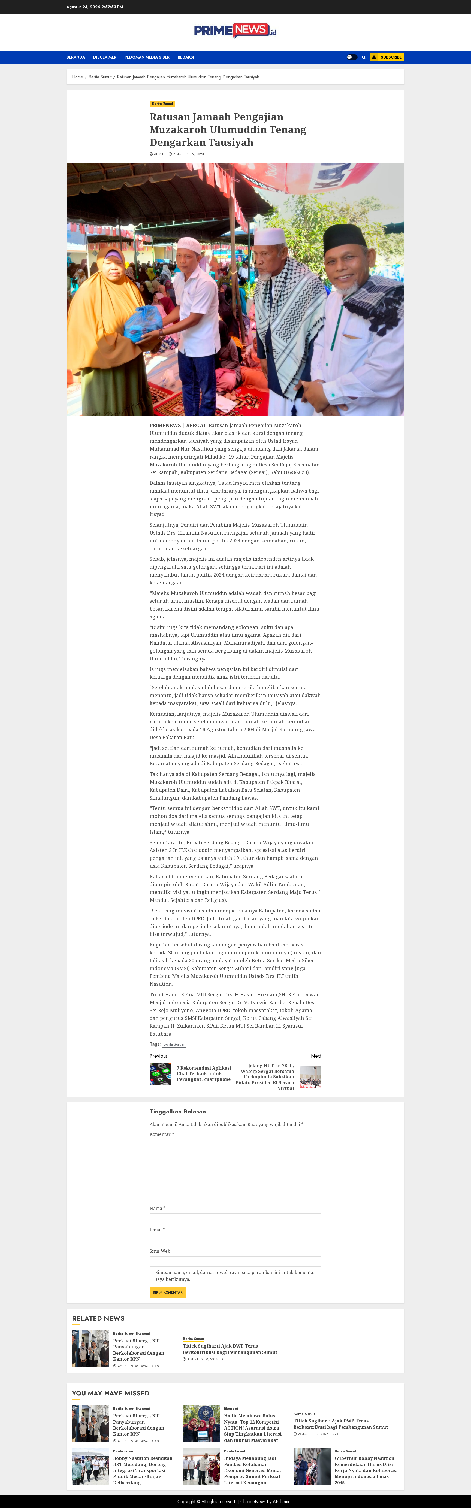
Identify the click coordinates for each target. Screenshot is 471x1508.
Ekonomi (143, 1333)
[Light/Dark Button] (352, 57)
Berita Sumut (162, 103)
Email (157, 1230)
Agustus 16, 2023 (188, 154)
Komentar (162, 1134)
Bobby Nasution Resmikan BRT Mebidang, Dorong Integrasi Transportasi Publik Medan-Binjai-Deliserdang (143, 1470)
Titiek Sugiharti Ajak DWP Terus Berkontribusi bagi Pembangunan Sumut (230, 1349)
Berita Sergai (174, 1044)
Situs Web (160, 1251)
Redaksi (186, 57)
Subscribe (391, 57)
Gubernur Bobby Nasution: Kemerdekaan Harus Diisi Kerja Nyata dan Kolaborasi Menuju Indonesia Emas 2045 (366, 1470)
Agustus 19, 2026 (202, 1359)
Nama (157, 1208)
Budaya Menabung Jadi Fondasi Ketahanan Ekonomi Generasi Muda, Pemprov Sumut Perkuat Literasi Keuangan (252, 1470)
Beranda (76, 57)
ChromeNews (253, 1501)
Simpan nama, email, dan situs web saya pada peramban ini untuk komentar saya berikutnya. (235, 1275)
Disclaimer (104, 57)
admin (159, 154)
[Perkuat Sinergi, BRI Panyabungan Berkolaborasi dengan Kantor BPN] (90, 1348)
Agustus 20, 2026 (133, 1366)
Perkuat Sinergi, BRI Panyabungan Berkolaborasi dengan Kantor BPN (138, 1350)
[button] (363, 57)
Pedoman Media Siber (147, 57)
